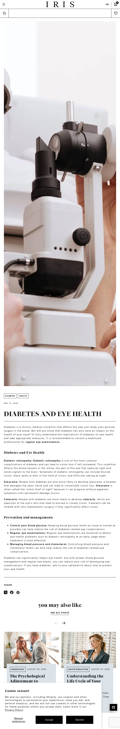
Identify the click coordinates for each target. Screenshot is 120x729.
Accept (49, 720)
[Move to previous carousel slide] (56, 623)
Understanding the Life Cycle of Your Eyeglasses (85, 681)
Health (23, 396)
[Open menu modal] (3, 4)
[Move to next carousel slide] (64, 623)
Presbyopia (17, 669)
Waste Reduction (78, 669)
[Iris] (60, 4)
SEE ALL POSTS (60, 612)
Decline (79, 720)
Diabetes (10, 396)
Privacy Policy (14, 710)
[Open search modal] (4, 13)
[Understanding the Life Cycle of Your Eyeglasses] (88, 650)
